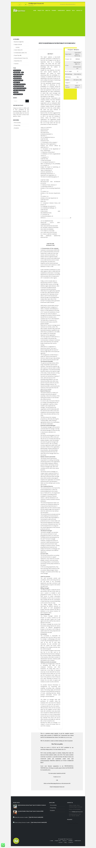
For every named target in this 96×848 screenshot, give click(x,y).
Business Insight (18, 41)
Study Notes (17, 60)
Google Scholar (17, 76)
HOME (34, 10)
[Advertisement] (48, 25)
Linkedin (77, 822)
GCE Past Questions (18, 74)
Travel (15, 63)
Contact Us (79, 10)
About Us (47, 10)
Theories (16, 92)
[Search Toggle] (82, 3)
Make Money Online (18, 80)
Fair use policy (17, 122)
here (65, 749)
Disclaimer (16, 128)
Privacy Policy (17, 125)
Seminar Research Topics (20, 58)
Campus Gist (17, 44)
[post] (15, 806)
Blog (73, 10)
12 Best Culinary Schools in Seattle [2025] (38, 822)
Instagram (74, 822)
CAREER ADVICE (61, 10)
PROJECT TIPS (41, 10)
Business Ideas (17, 70)
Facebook (68, 822)
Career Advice (17, 50)
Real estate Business (18, 86)
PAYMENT (54, 10)
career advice (17, 72)
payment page (68, 737)
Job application (17, 78)
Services (68, 10)
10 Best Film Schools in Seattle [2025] (35, 817)
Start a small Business (19, 90)
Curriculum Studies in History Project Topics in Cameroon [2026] (30, 811)
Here (20, 114)
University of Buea (18, 94)
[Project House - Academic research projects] (19, 10)
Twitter (71, 822)
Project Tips (16, 55)
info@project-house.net (77, 811)
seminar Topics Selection (20, 88)
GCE (17, 47)
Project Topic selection (19, 84)
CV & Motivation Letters (19, 52)
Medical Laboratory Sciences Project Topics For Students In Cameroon (32, 805)
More (19, 116)
